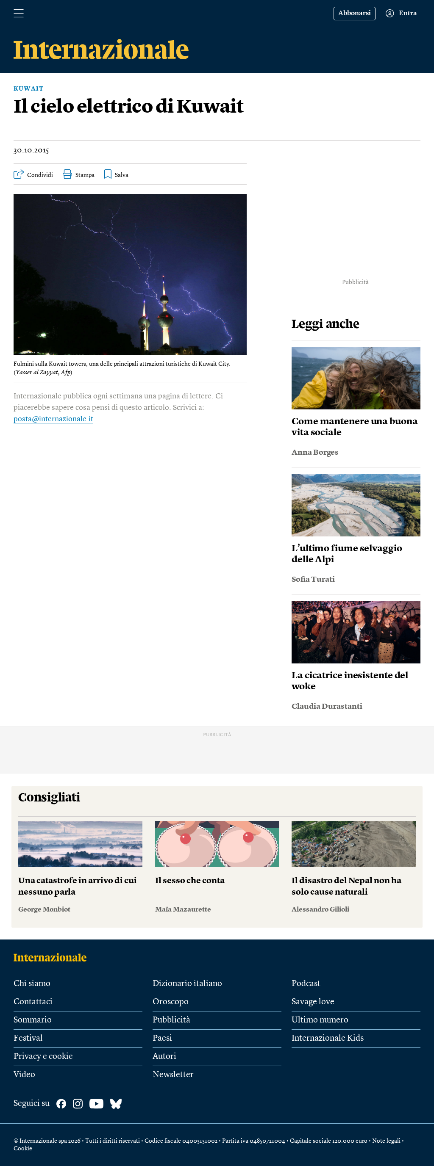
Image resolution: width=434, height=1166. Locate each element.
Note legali (386, 1141)
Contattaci (33, 1002)
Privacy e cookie (43, 1057)
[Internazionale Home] (53, 957)
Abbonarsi (354, 13)
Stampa (85, 175)
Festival (28, 1038)
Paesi (162, 1038)
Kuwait (29, 89)
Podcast (306, 984)
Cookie (23, 1149)
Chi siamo (32, 984)
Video (24, 1075)
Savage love (313, 1002)
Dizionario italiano (187, 984)
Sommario (33, 1020)
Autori (164, 1057)
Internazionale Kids (328, 1038)
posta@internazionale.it (53, 419)
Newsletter (173, 1075)
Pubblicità (171, 1020)
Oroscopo (171, 1002)
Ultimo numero (320, 1020)
